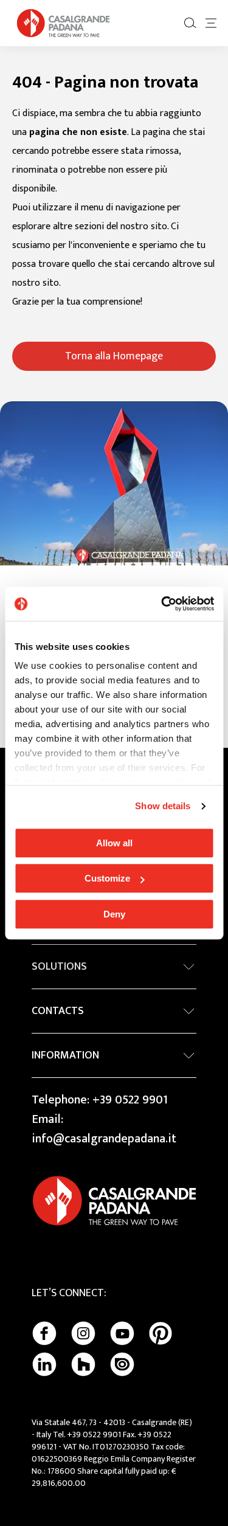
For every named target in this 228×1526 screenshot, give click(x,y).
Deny (114, 914)
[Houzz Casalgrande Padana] (83, 1364)
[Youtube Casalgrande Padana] (122, 1333)
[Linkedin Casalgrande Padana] (44, 1364)
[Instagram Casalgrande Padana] (83, 1333)
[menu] (211, 23)
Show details (162, 806)
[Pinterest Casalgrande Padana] (160, 1333)
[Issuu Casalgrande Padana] (122, 1364)
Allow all (114, 843)
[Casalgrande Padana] (63, 23)
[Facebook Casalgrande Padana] (44, 1333)
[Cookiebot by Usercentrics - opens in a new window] (162, 604)
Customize (107, 878)
